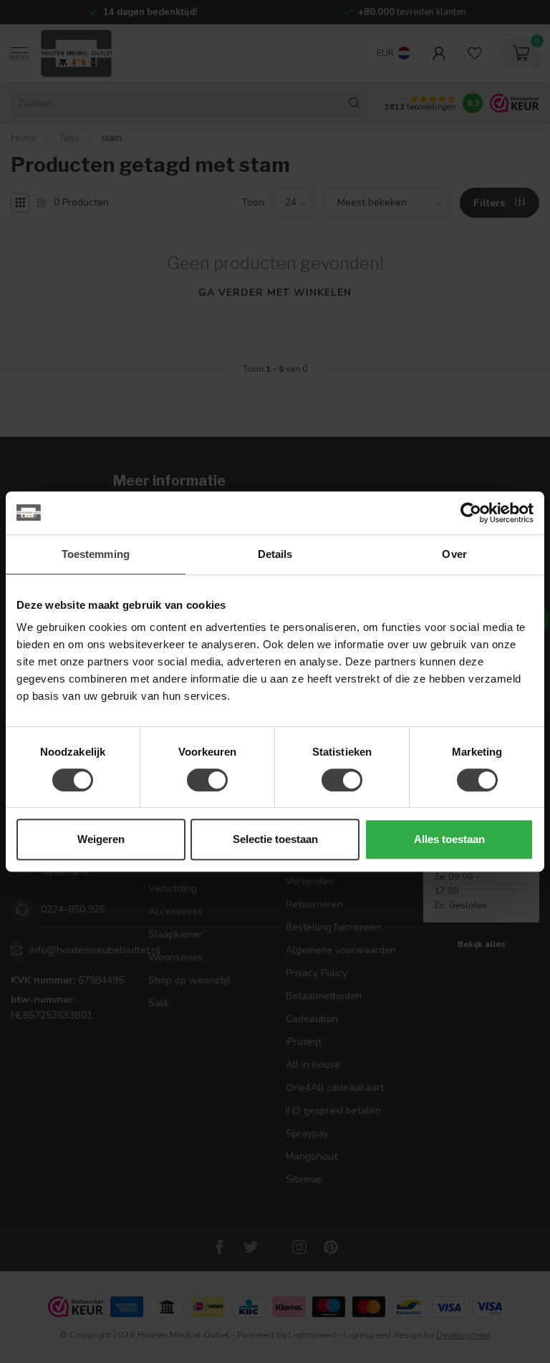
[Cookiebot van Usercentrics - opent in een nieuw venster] (471, 513)
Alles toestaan (449, 839)
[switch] (207, 780)
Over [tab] (454, 554)
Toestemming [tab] (96, 554)
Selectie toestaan (275, 839)
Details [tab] (275, 554)
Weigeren (101, 839)
